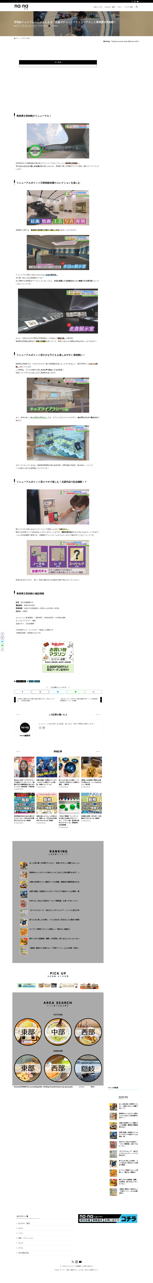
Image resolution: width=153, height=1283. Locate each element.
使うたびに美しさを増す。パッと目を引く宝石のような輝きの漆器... (55, 920)
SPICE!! (35, 25)
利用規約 (78, 1266)
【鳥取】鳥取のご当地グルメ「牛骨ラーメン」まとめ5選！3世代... (54, 948)
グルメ (20, 1228)
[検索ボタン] (136, 7)
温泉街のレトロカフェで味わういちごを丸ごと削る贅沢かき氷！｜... (55, 872)
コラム (20, 1248)
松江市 (29, 25)
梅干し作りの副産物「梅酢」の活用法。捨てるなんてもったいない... (55, 938)
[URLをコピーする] (93, 692)
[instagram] (135, 1)
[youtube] (137, 1)
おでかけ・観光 (21, 25)
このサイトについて (68, 1266)
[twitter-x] (132, 1)
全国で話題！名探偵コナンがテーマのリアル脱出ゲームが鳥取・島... (55, 891)
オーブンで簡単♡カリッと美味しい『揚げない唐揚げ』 (50, 929)
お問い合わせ (87, 1266)
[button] (22, 692)
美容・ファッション (25, 1238)
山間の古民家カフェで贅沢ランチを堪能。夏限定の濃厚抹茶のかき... (55, 882)
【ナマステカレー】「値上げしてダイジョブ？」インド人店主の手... (55, 910)
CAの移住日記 (23, 1253)
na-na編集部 (25, 735)
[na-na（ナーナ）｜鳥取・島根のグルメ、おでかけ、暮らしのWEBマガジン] (21, 7)
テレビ (20, 1243)
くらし (20, 1233)
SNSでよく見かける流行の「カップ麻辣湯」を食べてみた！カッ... (54, 901)
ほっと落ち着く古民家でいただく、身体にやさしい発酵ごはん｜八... (55, 863)
